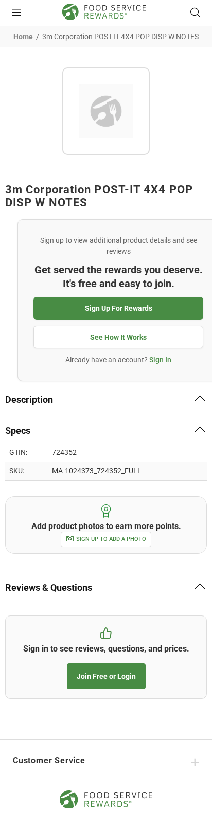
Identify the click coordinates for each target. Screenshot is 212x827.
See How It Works (118, 337)
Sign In (160, 360)
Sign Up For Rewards (118, 308)
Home (23, 36)
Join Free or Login (106, 676)
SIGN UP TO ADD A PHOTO (111, 539)
